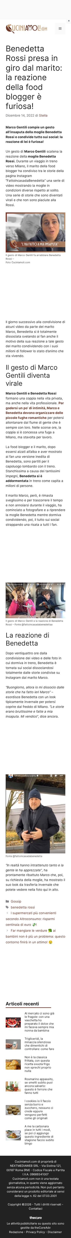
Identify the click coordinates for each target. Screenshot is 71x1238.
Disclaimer (55, 1232)
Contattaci (35, 1208)
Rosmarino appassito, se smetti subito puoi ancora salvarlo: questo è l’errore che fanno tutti (39, 1086)
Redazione (16, 1232)
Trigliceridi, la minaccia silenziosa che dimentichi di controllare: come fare (39, 1044)
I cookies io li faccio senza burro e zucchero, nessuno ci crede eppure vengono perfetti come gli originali (39, 1109)
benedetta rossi (23, 907)
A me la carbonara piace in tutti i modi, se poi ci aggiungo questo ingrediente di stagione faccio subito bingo (39, 1134)
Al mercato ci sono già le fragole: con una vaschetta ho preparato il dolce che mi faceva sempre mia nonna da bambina (39, 1022)
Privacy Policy (35, 1232)
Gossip (16, 901)
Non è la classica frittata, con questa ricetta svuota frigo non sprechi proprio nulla (38, 1064)
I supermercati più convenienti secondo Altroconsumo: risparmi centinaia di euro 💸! (31, 919)
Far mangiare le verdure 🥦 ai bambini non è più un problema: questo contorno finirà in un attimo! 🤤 (35, 936)
